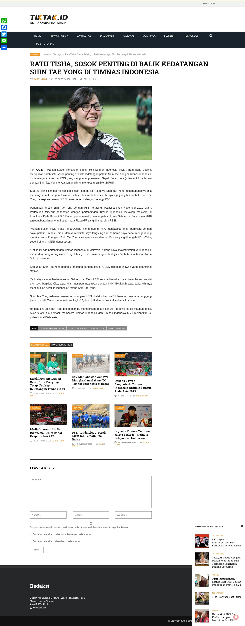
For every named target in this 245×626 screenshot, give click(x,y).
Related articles (40, 344)
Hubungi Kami (39, 607)
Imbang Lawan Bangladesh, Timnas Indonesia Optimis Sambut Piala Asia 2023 (132, 386)
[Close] (242, 526)
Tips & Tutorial (44, 43)
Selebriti (170, 35)
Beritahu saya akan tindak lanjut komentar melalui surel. (62, 534)
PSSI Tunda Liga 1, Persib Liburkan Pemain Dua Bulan (89, 436)
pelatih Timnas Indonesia (52, 328)
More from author (62, 344)
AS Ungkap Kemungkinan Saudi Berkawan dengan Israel (226, 542)
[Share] (4, 47)
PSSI (71, 328)
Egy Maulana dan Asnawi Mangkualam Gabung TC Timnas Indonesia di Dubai (90, 380)
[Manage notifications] (236, 617)
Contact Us (83, 35)
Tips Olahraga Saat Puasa (227, 596)
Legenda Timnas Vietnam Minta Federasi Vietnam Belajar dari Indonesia (132, 434)
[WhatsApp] (4, 20)
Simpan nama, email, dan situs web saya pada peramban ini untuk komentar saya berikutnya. (79, 527)
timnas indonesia (117, 328)
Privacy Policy (59, 35)
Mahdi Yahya (40, 79)
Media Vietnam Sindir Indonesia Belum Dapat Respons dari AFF (46, 433)
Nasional (128, 35)
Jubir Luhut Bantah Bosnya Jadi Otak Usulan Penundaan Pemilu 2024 (226, 581)
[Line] (4, 40)
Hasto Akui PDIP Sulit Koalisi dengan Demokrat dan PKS (225, 617)
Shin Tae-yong (97, 328)
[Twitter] (4, 34)
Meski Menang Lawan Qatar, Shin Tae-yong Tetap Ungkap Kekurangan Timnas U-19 (47, 384)
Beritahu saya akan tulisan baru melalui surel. (57, 541)
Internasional (218, 536)
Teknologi (191, 35)
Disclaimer (107, 35)
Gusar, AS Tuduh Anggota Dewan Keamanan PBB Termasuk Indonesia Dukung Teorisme (226, 562)
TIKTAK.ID (190, 620)
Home (37, 35)
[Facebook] (4, 27)
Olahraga (149, 35)
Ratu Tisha (82, 328)
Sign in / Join (209, 3)
